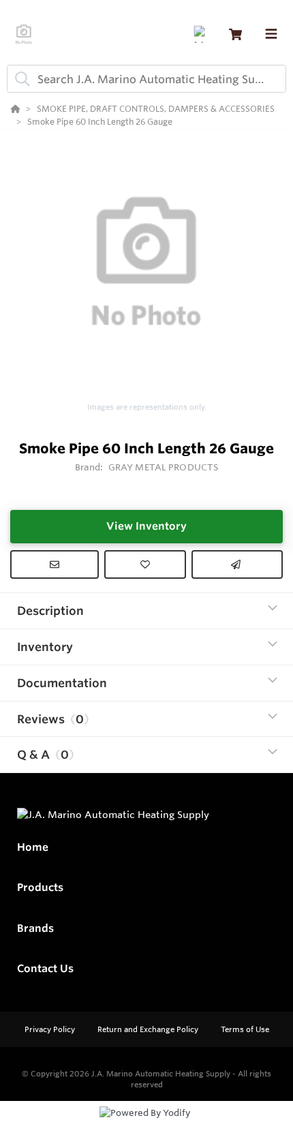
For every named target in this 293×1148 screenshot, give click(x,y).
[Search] (19, 79)
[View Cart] (235, 34)
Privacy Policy (51, 1029)
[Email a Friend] (237, 564)
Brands (35, 928)
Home (32, 847)
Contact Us (45, 968)
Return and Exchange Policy (148, 1029)
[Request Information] (54, 564)
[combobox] (146, 78)
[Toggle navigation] (271, 34)
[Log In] (202, 34)
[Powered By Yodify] (146, 1125)
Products (40, 887)
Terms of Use (245, 1029)
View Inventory (146, 525)
